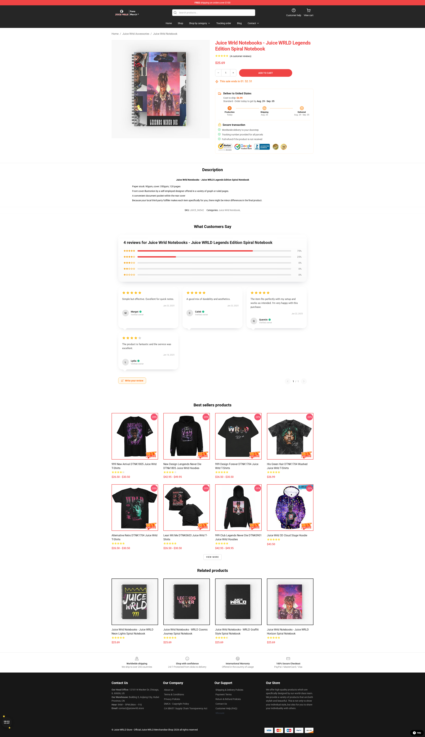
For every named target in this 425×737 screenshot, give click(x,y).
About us (168, 689)
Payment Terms (223, 694)
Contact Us (221, 703)
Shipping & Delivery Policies (229, 689)
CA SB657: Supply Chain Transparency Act (185, 708)
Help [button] (419, 733)
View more (212, 557)
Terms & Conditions (174, 694)
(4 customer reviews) (240, 56)
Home (115, 33)
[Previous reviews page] (288, 381)
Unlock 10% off (7, 722)
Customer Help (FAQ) (226, 708)
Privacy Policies (172, 699)
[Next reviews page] (304, 381)
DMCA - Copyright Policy (176, 703)
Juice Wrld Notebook (165, 33)
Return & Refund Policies (228, 699)
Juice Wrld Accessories (135, 33)
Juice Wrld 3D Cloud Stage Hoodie (287, 535)
